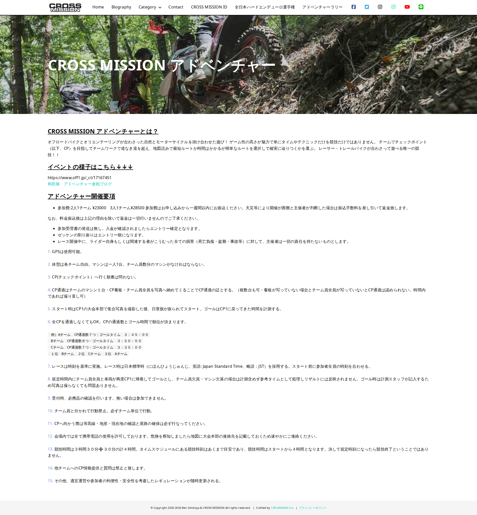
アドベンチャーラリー (322, 7)
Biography (121, 7)
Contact (175, 7)
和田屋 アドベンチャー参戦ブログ (80, 184)
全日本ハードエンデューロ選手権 (265, 7)
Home (98, 7)
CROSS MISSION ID (209, 7)
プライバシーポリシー (313, 508)
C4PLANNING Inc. (282, 508)
